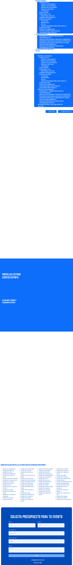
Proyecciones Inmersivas (47, 44)
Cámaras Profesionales (47, 17)
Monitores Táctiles (47, 16)
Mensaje (10, 545)
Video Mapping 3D (45, 37)
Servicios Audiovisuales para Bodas (51, 46)
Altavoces (44, 21)
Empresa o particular (13, 537)
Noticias (38, 51)
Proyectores (43, 12)
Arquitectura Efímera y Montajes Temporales (55, 39)
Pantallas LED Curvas (48, 6)
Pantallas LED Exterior (49, 7)
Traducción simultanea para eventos (53, 26)
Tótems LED (45, 11)
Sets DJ (43, 24)
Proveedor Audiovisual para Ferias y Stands (54, 42)
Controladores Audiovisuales (49, 31)
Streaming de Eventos (46, 103)
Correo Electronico (12, 529)
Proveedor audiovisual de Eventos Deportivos (55, 41)
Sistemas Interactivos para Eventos (45, 49)
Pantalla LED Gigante (48, 4)
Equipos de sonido (45, 19)
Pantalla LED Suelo (47, 9)
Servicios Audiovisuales (42, 34)
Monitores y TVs (44, 14)
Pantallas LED (44, 2)
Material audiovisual (45, 56)
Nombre (10, 521)
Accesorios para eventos (48, 32)
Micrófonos (45, 22)
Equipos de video (44, 27)
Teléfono (39, 521)
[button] (51, 111)
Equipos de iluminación (47, 29)
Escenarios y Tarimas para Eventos (51, 36)
